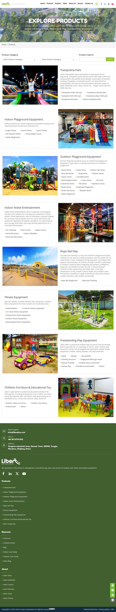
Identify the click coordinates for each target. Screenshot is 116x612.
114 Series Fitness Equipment (33, 308)
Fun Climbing (11, 230)
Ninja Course (26, 230)
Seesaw (74, 356)
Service (80, 3)
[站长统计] (52, 609)
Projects (58, 3)
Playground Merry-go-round (91, 359)
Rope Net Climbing (89, 280)
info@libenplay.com (16, 432)
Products (50, 3)
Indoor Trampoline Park (92, 99)
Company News (9, 543)
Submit (110, 59)
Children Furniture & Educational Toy (17, 519)
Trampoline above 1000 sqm (97, 96)
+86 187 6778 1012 (15, 439)
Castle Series (81, 170)
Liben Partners (8, 589)
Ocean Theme (26, 130)
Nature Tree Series (98, 170)
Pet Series (83, 184)
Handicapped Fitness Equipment (18, 322)
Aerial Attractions (12, 233)
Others (101, 366)
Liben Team (7, 594)
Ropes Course (41, 230)
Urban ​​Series (87, 180)
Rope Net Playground (69, 280)
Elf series (100, 180)
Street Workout (11, 308)
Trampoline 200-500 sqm (96, 92)
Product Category (10, 54)
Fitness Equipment (10, 510)
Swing (63, 356)
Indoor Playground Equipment (14, 492)
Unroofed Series (83, 177)
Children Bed (11, 406)
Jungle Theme (11, 130)
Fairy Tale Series (67, 173)
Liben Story (7, 575)
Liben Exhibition (9, 580)
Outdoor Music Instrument (89, 363)
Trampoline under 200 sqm (71, 92)
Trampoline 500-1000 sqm (71, 96)
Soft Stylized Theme (13, 134)
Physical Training (67, 363)
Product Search (86, 54)
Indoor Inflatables (30, 233)
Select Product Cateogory (13, 59)
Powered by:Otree (90, 609)
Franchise (7, 538)
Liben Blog (7, 561)
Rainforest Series (67, 184)
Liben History (8, 598)
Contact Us (89, 3)
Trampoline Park (9, 487)
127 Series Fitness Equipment (17, 312)
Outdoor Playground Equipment (15, 496)
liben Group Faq (9, 524)
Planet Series (66, 187)
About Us (72, 3)
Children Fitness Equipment (16, 318)
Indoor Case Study (10, 552)
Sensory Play (66, 366)
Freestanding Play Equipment (14, 515)
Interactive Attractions (14, 237)
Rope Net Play (8, 506)
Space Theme (42, 130)
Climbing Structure (68, 359)
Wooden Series (85, 190)
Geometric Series (98, 184)
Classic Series (66, 177)
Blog (4, 547)
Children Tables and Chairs (16, 403)
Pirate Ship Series (68, 190)
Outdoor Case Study (10, 556)
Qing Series (83, 173)
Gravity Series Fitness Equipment (18, 315)
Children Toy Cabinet (39, 403)
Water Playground (68, 194)
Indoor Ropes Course (33, 134)
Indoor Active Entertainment (14, 501)
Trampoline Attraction (69, 99)
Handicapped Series (69, 180)
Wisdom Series (98, 173)
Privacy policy (104, 609)
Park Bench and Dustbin (85, 366)
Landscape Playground (84, 187)
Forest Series (66, 170)
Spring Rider (86, 356)
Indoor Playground (13, 137)
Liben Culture (8, 584)
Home (42, 3)
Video (65, 3)
